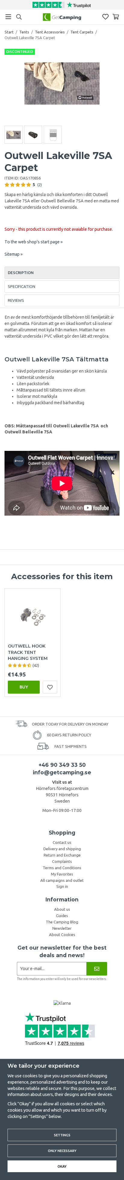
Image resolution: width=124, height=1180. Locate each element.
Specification (21, 286)
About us (62, 909)
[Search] (19, 17)
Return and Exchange (62, 855)
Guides (62, 915)
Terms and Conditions (62, 868)
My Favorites (62, 874)
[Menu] (8, 17)
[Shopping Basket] (115, 17)
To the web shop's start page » (34, 241)
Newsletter (62, 928)
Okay (62, 1166)
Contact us (62, 842)
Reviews (16, 300)
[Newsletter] (96, 969)
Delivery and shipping (62, 849)
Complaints (62, 861)
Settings (62, 1135)
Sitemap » (14, 254)
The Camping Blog (62, 922)
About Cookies (62, 934)
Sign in (62, 886)
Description (21, 272)
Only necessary (62, 1151)
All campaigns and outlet (62, 880)
